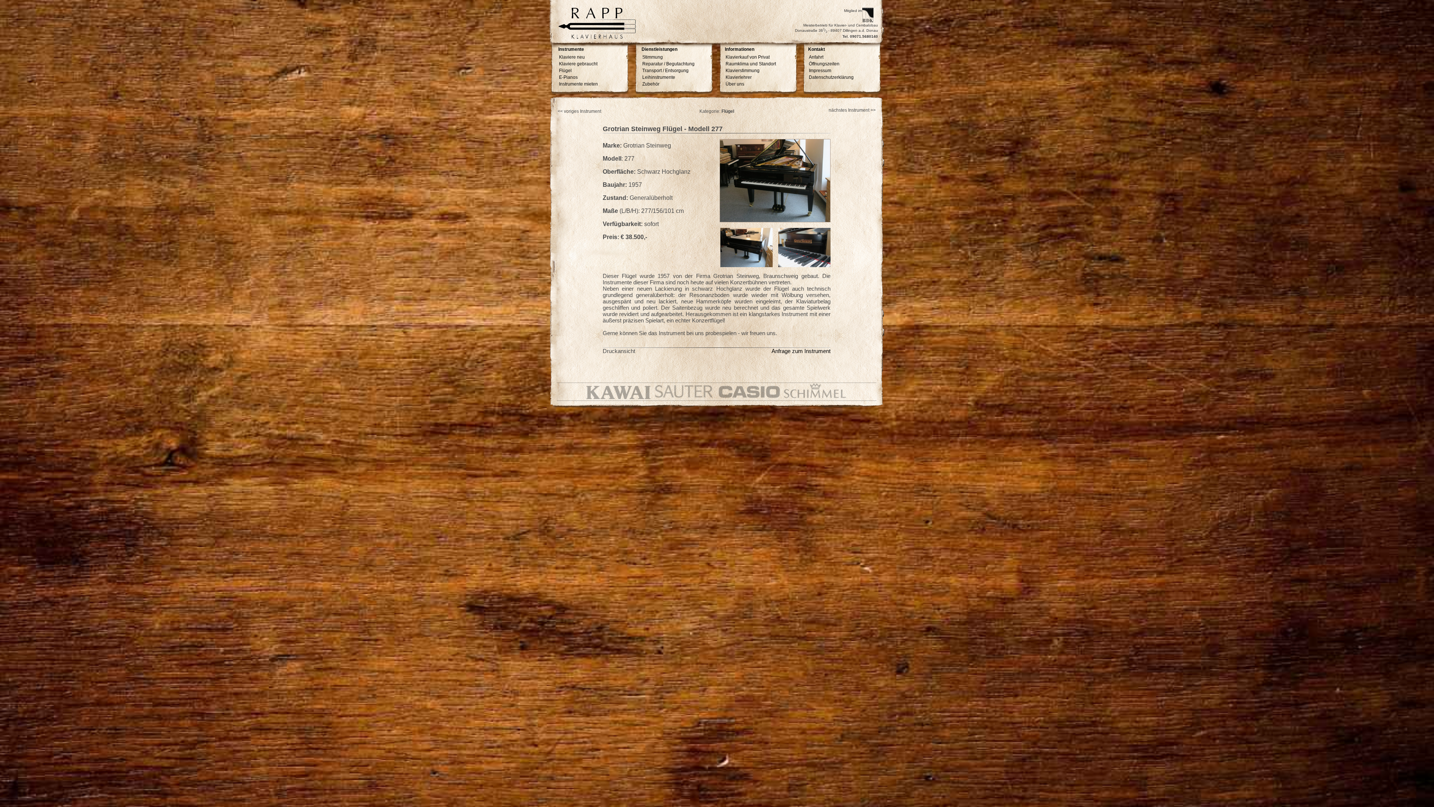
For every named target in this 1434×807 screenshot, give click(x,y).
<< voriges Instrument (579, 111)
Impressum (820, 70)
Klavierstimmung (743, 70)
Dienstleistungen (659, 49)
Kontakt (816, 49)
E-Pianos (568, 77)
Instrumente (571, 49)
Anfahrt (816, 57)
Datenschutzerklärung (831, 77)
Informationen (739, 49)
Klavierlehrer (739, 77)
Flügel (565, 70)
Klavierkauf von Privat (748, 57)
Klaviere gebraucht (578, 64)
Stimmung (652, 57)
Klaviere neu (572, 57)
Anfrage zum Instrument (801, 351)
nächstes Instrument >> (852, 110)
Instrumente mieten (578, 84)
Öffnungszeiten (824, 64)
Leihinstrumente (658, 77)
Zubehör (650, 84)
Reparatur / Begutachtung (668, 64)
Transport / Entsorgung (665, 70)
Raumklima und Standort (751, 64)
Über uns (735, 84)
